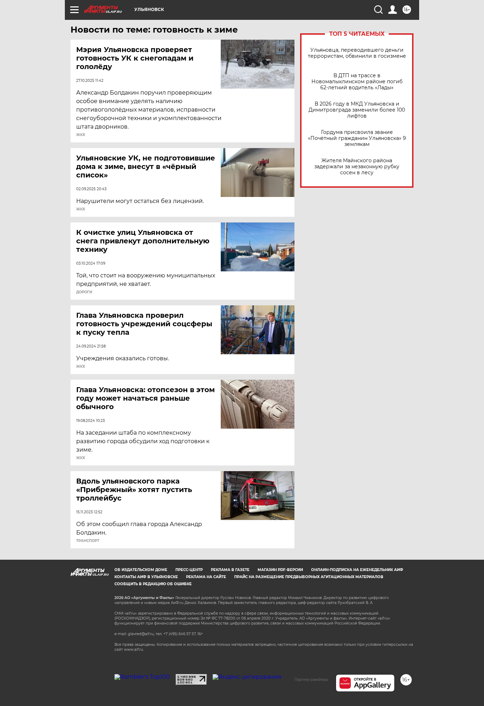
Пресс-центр (189, 569)
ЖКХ (80, 135)
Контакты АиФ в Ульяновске (146, 577)
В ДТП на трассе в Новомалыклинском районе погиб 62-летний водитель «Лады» (357, 82)
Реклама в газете (230, 569)
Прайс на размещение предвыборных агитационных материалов (308, 577)
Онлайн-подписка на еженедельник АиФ (357, 569)
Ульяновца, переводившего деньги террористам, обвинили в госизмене (357, 53)
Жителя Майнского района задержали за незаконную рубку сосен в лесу (356, 167)
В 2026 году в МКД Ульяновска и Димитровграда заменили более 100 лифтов (357, 110)
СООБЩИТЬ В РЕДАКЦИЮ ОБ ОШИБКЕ (153, 584)
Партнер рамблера (311, 679)
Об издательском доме (140, 569)
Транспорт (87, 541)
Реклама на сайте (206, 577)
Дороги (84, 292)
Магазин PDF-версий (280, 569)
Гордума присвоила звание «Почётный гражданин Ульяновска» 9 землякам (357, 138)
